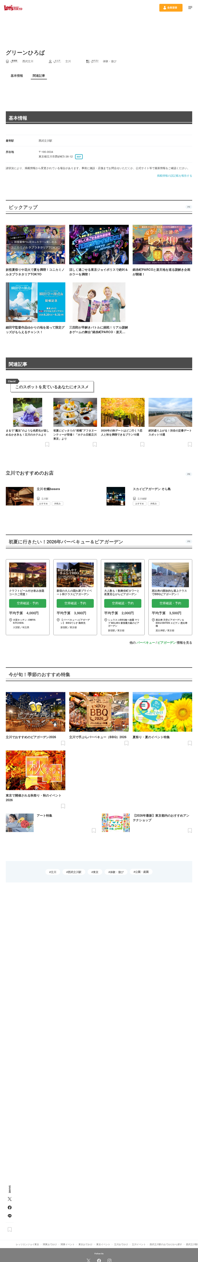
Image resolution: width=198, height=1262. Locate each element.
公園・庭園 (142, 872)
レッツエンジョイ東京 (27, 1244)
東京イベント (103, 1244)
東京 (95, 872)
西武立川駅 (74, 872)
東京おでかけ (85, 1244)
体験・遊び (117, 872)
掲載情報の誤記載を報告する (174, 175)
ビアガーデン (166, 642)
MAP (79, 156)
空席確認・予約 (27, 603)
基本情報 (18, 117)
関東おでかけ (50, 1244)
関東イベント (68, 1244)
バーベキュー (146, 642)
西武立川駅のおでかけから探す (166, 1244)
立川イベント (139, 1244)
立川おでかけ (121, 1244)
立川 (53, 872)
